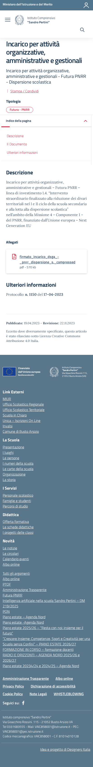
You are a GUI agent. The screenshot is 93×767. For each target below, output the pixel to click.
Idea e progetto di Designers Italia (65, 749)
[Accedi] (86, 5)
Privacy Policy (13, 686)
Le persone (11, 458)
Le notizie (10, 548)
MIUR (7, 399)
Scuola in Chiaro (15, 415)
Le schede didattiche (18, 527)
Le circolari (11, 553)
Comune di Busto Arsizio (21, 431)
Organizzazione (14, 474)
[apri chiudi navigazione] (7, 20)
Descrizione (15, 136)
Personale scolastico (18, 495)
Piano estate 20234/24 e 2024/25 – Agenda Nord (41, 665)
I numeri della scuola (18, 463)
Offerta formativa (16, 521)
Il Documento (17, 144)
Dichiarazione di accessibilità (53, 686)
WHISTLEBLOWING (69, 694)
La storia (9, 479)
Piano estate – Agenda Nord (24, 617)
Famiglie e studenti (17, 500)
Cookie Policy (13, 694)
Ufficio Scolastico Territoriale (23, 409)
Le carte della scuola (18, 468)
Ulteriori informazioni (22, 152)
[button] (46, 121)
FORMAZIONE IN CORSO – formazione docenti (38, 649)
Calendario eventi (16, 559)
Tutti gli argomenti (16, 573)
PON (6, 611)
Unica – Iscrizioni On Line (21, 420)
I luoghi (8, 452)
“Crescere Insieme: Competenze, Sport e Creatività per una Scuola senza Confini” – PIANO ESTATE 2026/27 (46, 641)
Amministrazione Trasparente (24, 589)
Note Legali (38, 694)
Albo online (11, 564)
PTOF (7, 584)
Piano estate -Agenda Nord (23, 622)
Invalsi (7, 426)
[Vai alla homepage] (19, 20)
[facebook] (23, 703)
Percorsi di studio (15, 506)
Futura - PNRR (20, 109)
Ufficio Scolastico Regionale (23, 404)
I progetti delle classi (18, 532)
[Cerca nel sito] (82, 30)
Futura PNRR (12, 595)
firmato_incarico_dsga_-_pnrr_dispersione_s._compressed (47, 259)
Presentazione (13, 447)
